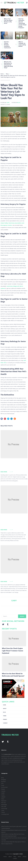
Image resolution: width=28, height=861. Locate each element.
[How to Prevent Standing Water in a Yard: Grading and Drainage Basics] (14, 444)
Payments (3, 800)
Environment (4, 787)
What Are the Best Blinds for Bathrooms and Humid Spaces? (13, 675)
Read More (4, 472)
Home (4, 705)
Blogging (3, 779)
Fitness (3, 789)
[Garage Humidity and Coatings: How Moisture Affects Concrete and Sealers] (14, 559)
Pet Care (3, 802)
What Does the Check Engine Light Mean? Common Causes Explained (12, 650)
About (4, 708)
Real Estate (4, 804)
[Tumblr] (8, 624)
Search (22, 616)
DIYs (2, 783)
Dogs (2, 785)
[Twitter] (3, 624)
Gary (8, 102)
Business (3, 781)
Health (3, 793)
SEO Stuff (3, 806)
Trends (3, 812)
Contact (5, 723)
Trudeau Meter (8, 853)
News (2, 798)
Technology (4, 808)
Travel (2, 810)
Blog (18, 102)
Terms (4, 715)
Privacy (5, 719)
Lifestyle (3, 796)
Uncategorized (5, 814)
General (3, 791)
